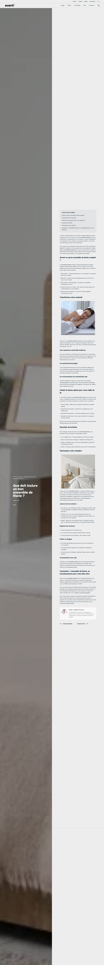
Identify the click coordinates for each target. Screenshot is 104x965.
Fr (97, 1)
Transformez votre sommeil (69, 217)
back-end (20, 477)
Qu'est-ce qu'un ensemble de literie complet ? (73, 215)
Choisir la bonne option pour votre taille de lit (73, 220)
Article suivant (81, 623)
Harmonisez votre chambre (69, 225)
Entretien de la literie (67, 223)
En (99, 1)
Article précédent (68, 623)
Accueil (15, 477)
